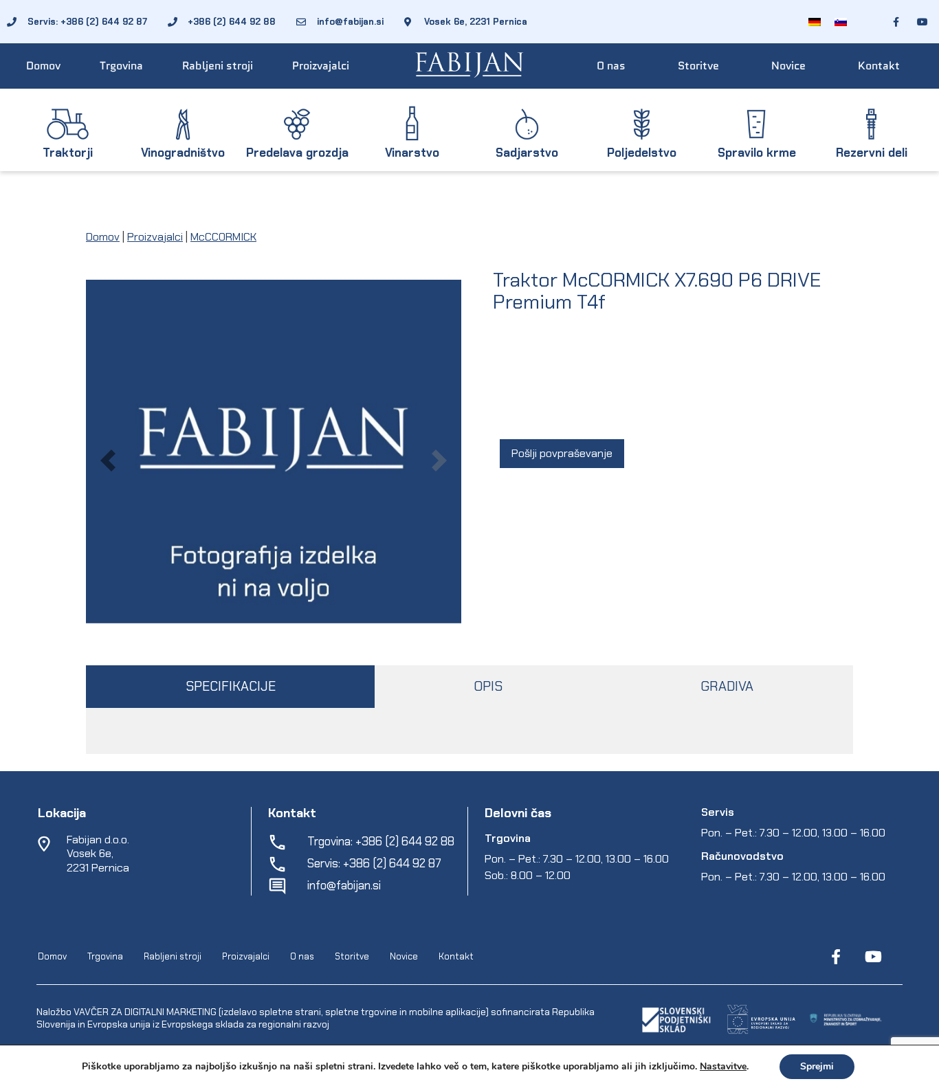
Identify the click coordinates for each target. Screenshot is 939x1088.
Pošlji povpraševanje (561, 453)
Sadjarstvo (527, 152)
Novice (788, 66)
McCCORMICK (223, 237)
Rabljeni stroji (217, 66)
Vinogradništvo (183, 152)
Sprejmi (817, 1066)
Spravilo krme (757, 152)
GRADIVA (726, 686)
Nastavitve (723, 1067)
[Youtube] (873, 957)
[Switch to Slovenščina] (841, 21)
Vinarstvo (412, 152)
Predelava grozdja (297, 152)
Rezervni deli (871, 152)
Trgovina (121, 66)
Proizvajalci (320, 66)
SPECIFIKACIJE (231, 686)
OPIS (488, 686)
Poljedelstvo (641, 152)
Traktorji (68, 152)
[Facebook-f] (836, 957)
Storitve (698, 66)
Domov (43, 66)
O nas (611, 66)
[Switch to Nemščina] (815, 21)
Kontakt (879, 66)
